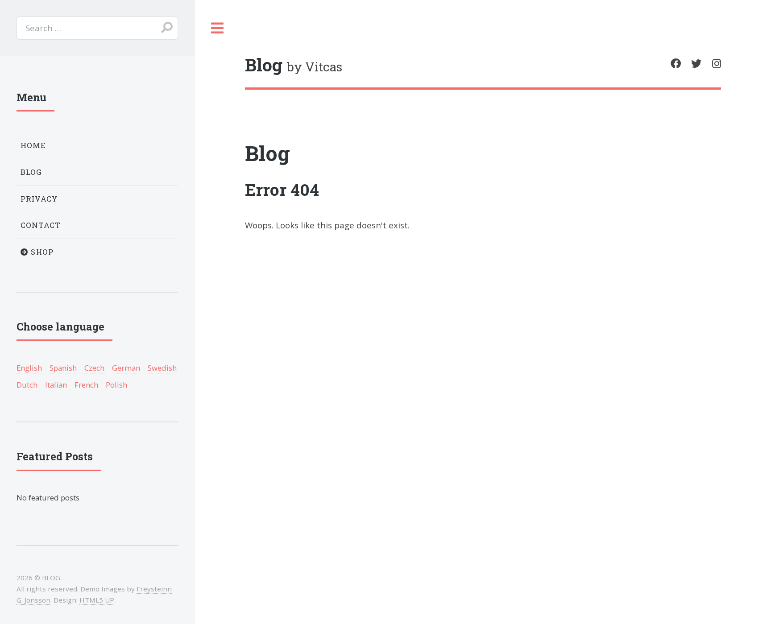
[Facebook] (676, 63)
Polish (116, 385)
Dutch (27, 385)
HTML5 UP (96, 599)
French (86, 385)
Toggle (217, 28)
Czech (94, 368)
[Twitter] (696, 63)
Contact (41, 225)
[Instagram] (716, 63)
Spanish (63, 368)
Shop (41, 252)
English (29, 368)
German (126, 368)
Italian (56, 385)
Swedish (162, 368)
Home (33, 145)
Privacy (39, 199)
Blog (267, 153)
